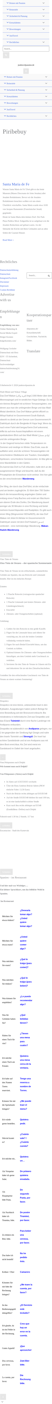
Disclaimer (4, 282)
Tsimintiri (15, 721)
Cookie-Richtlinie (7, 290)
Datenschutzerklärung (9, 270)
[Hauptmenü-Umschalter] (26, 71)
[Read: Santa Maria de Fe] (26, 161)
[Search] (6, 55)
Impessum (4, 286)
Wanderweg (28, 479)
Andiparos (34, 729)
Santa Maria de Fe (16, 184)
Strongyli (28, 736)
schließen (6, 825)
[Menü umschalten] (43, 3)
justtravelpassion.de (26, 65)
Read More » (8, 240)
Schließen (6, 554)
